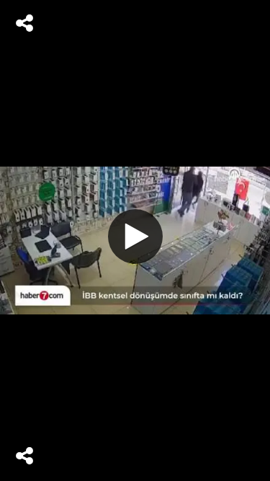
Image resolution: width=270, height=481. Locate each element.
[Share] (24, 23)
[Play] (135, 236)
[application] (135, 240)
